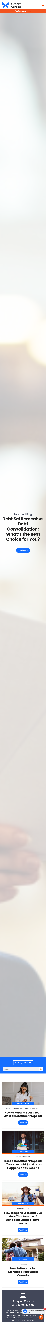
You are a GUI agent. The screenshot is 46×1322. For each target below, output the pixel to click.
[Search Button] (39, 4)
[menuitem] (23, 11)
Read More (23, 550)
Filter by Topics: (22, 1062)
